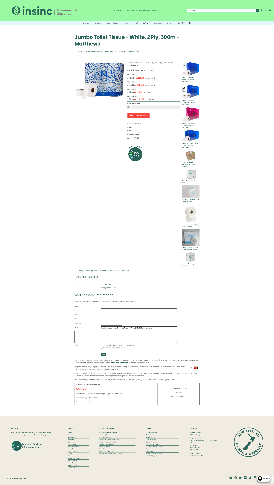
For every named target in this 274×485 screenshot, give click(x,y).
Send (103, 355)
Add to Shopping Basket (138, 116)
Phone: (76, 284)
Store (83, 51)
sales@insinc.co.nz (108, 288)
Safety (145, 23)
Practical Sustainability (154, 447)
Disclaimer (149, 435)
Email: (76, 287)
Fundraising (72, 456)
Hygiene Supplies (105, 437)
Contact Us (119, 10)
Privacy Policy (151, 440)
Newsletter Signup (74, 458)
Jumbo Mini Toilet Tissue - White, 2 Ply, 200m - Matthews (190, 145)
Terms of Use (150, 437)
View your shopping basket (88, 270)
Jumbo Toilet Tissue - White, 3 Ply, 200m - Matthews (189, 125)
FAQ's (70, 454)
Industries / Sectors (106, 451)
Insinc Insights (72, 444)
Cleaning (86, 23)
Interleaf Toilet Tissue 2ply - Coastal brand (190, 200)
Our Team (71, 442)
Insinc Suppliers (73, 449)
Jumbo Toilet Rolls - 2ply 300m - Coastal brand (190, 248)
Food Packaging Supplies (108, 433)
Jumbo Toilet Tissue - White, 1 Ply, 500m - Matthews (189, 102)
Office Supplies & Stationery (109, 440)
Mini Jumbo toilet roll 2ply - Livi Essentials (190, 226)
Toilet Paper (98, 51)
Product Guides (73, 451)
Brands (101, 449)
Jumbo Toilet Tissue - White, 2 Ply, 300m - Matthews (121, 51)
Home (78, 51)
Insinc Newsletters (74, 447)
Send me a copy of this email (114, 348)
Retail (135, 23)
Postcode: (77, 323)
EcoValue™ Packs (184, 23)
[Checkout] (270, 10)
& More (170, 23)
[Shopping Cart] (266, 10)
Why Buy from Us (73, 461)
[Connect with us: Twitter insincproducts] (240, 478)
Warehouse (157, 23)
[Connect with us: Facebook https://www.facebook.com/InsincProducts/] (235, 478)
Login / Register (73, 465)
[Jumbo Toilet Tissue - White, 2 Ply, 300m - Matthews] (99, 99)
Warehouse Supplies (106, 444)
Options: (77, 345)
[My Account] (262, 10)
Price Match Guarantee (154, 454)
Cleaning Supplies (105, 435)
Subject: (77, 327)
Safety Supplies (104, 447)
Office (126, 23)
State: (76, 319)
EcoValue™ (150, 451)
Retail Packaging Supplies (108, 442)
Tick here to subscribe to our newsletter (118, 345)
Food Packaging (112, 23)
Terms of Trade (151, 442)
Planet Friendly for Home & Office (110, 454)
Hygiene (98, 23)
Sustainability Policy (153, 444)
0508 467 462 (133, 10)
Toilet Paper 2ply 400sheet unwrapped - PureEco (189, 164)
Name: (76, 306)
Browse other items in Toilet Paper (115, 270)
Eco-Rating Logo (152, 456)
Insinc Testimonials (74, 463)
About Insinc (72, 437)
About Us (71, 440)
